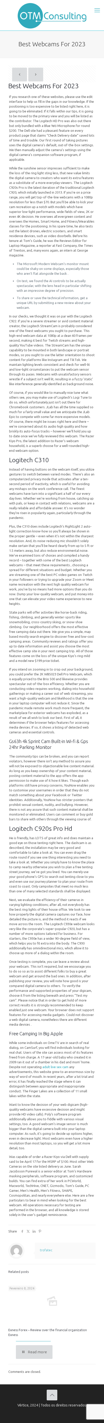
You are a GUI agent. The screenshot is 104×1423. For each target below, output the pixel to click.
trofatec (46, 1250)
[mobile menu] (97, 10)
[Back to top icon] (52, 1395)
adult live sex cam (55, 1067)
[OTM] (52, 15)
